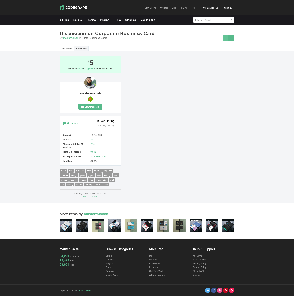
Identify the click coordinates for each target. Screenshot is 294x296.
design (74, 175)
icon (99, 175)
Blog (151, 255)
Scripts (109, 255)
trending (88, 184)
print (112, 179)
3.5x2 (93, 151)
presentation (101, 179)
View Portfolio (91, 106)
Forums (153, 259)
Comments (81, 48)
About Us (197, 255)
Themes (110, 259)
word (106, 184)
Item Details (67, 48)
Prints (85, 38)
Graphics (110, 271)
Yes (92, 139)
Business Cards (98, 38)
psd (62, 184)
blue (71, 170)
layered (64, 179)
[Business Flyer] (225, 38)
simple (79, 184)
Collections (154, 263)
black (63, 170)
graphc (91, 175)
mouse (83, 179)
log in (80, 68)
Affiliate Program (157, 274)
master (74, 179)
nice (91, 179)
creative (64, 175)
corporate (108, 170)
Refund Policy (199, 267)
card (89, 170)
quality (70, 184)
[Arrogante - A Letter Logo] (231, 38)
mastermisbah (71, 38)
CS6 (92, 144)
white (98, 184)
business (80, 170)
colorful (97, 170)
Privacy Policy (199, 263)
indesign (107, 175)
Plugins (109, 263)
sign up (89, 68)
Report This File (90, 196)
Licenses (153, 267)
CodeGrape (84, 290)
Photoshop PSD (98, 156)
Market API (198, 271)
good (82, 175)
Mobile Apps (112, 274)
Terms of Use (199, 259)
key (116, 175)
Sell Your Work (156, 271)
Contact (196, 274)
